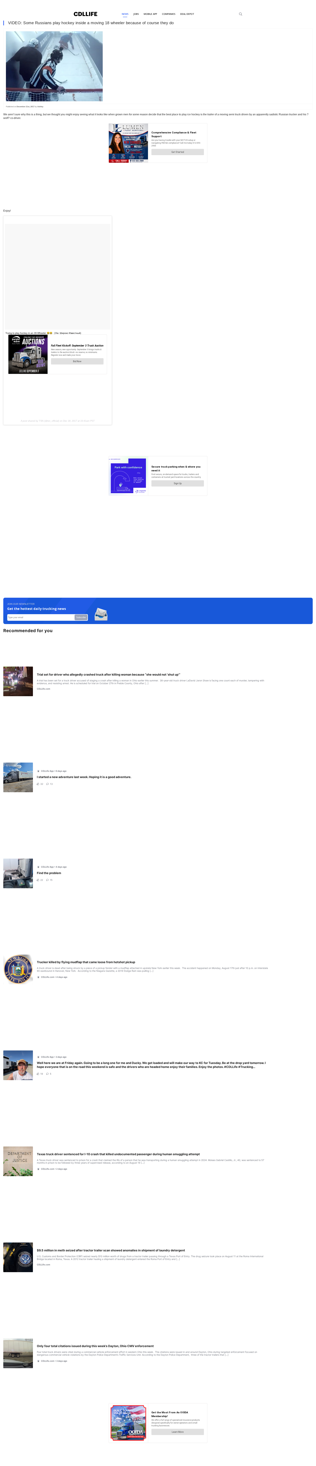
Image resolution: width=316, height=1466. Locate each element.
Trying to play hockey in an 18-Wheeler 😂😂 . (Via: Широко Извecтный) (43, 333)
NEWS (125, 13)
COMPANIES (168, 13)
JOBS (136, 13)
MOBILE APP (150, 13)
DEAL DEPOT (187, 13)
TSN (41, 420)
